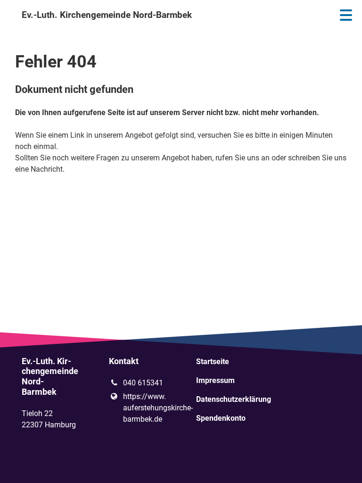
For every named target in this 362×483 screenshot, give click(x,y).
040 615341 (143, 382)
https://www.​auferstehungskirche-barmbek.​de (144, 408)
